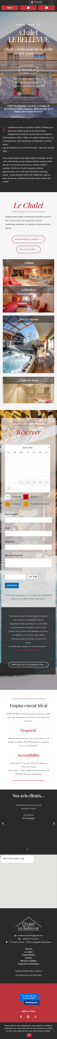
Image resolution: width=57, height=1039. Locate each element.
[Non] (53, 1030)
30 (46, 482)
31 (9, 489)
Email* (8, 528)
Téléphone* (10, 542)
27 (27, 482)
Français (38, 2)
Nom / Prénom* (11, 514)
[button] (3, 823)
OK (29, 1035)
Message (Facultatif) (14, 555)
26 (21, 482)
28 (34, 482)
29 (40, 482)
